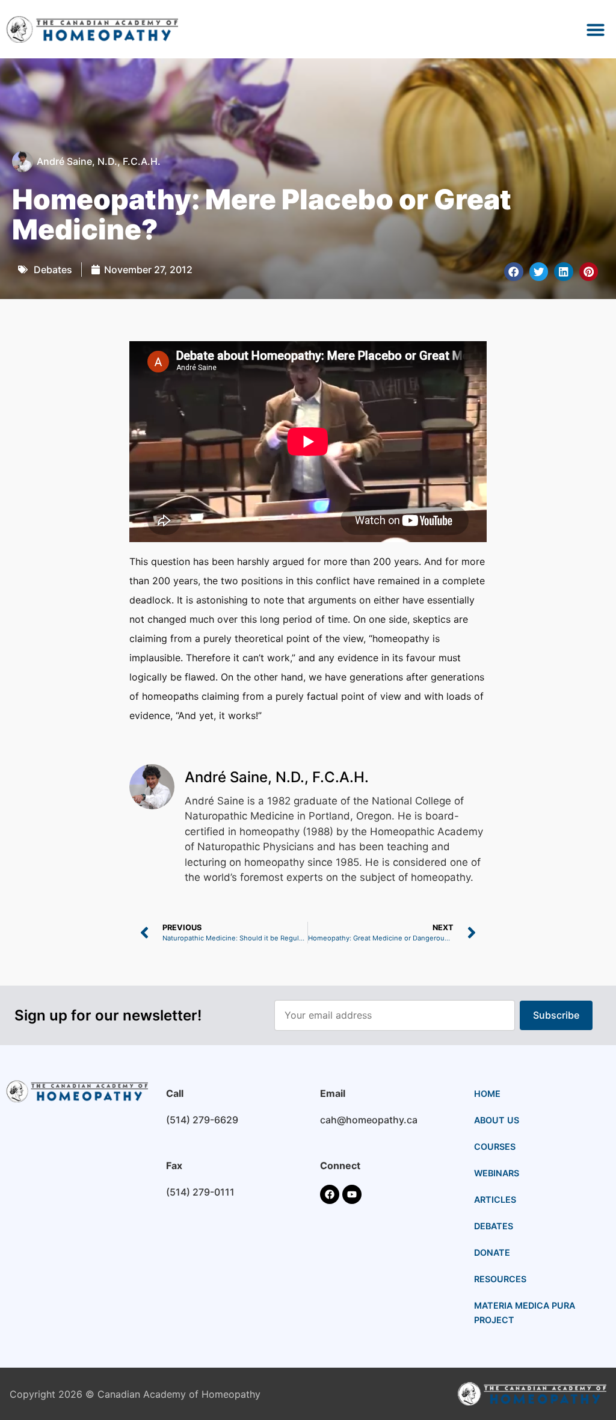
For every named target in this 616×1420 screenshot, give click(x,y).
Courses (495, 1146)
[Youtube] (352, 1194)
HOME (487, 1093)
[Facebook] (329, 1194)
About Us (496, 1120)
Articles (495, 1199)
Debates (53, 270)
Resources (500, 1279)
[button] (595, 29)
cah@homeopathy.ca (368, 1120)
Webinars (496, 1173)
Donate (492, 1252)
